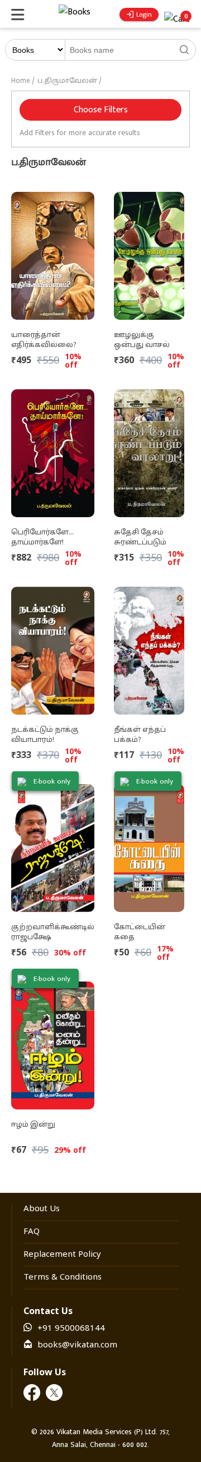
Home (20, 81)
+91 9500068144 (71, 1329)
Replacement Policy (62, 1255)
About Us (41, 1209)
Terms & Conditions (62, 1277)
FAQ (31, 1232)
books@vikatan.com (77, 1345)
